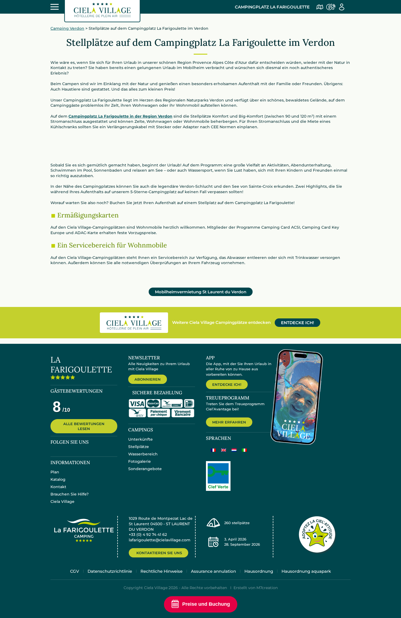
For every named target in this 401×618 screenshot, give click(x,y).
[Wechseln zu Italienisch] (244, 450)
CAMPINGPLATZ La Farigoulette (272, 7)
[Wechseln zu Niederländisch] (234, 450)
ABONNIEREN (147, 379)
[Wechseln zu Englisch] (224, 450)
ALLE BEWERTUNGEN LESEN (83, 426)
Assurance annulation (213, 571)
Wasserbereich (143, 454)
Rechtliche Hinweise (161, 571)
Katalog (57, 479)
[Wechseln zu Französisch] (213, 450)
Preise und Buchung (206, 604)
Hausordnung (258, 571)
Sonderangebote (145, 468)
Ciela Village (62, 501)
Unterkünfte (140, 439)
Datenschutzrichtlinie (110, 571)
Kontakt (58, 486)
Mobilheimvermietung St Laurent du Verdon (200, 291)
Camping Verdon (67, 28)
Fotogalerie (139, 461)
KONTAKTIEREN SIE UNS (159, 553)
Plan (54, 472)
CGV (74, 571)
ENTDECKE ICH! (297, 322)
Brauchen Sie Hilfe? (69, 494)
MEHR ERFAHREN (229, 422)
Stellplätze (138, 446)
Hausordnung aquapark (306, 571)
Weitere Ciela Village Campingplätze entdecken (221, 322)
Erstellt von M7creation (256, 587)
